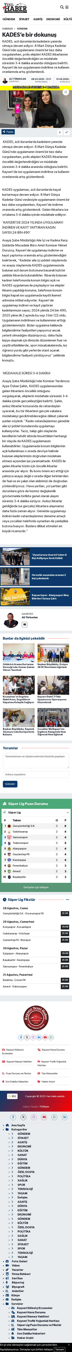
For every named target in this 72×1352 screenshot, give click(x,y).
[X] (27, 1037)
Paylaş (10, 132)
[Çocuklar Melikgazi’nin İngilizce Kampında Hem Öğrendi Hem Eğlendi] (53, 717)
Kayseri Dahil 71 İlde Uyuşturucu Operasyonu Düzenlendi (52, 700)
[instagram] (34, 1117)
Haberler (7, 29)
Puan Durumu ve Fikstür (18, 1073)
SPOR (21, 1184)
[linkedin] (64, 1117)
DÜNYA (22, 1159)
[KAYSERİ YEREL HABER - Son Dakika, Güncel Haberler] (14, 7)
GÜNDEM (9, 19)
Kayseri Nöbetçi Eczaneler (13, 1052)
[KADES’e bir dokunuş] (36, 107)
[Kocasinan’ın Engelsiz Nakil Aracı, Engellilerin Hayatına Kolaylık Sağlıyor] (19, 685)
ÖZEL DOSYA (26, 1172)
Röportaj (17, 1282)
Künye (15, 1295)
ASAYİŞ (37, 19)
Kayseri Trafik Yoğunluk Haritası (52, 1063)
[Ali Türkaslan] (11, 619)
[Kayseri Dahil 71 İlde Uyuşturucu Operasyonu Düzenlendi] (53, 685)
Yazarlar (17, 1269)
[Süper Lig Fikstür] (67, 899)
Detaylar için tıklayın (36, 887)
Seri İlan (17, 1278)
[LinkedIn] (39, 1037)
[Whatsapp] (51, 1037)
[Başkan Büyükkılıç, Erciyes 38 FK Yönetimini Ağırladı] (53, 652)
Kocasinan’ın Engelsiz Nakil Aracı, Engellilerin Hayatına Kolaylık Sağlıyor (18, 700)
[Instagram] (33, 1037)
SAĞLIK (22, 1180)
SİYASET (24, 19)
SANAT (22, 1155)
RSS (13, 1096)
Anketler (17, 1291)
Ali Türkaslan (30, 617)
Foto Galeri (19, 1261)
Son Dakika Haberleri (17, 1081)
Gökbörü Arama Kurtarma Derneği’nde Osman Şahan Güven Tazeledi (18, 667)
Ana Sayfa (18, 1125)
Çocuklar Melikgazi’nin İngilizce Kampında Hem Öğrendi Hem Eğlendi (52, 732)
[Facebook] (21, 1037)
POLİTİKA (23, 1176)
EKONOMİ (53, 19)
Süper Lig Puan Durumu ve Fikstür (39, 1325)
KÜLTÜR (22, 1150)
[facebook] (13, 1117)
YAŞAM (22, 1193)
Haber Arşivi (48, 1081)
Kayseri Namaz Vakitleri (19, 1061)
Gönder (10, 784)
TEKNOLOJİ (25, 1189)
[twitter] (23, 1117)
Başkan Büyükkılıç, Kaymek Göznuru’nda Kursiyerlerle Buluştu (18, 732)
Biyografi (17, 1286)
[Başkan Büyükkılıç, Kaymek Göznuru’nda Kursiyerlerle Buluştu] (19, 717)
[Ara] (62, 7)
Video (15, 1265)
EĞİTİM (22, 1163)
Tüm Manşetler (49, 1073)
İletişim (22, 1197)
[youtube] (44, 1117)
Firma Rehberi (20, 1274)
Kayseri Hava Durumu (53, 1050)
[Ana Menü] (66, 7)
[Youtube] (45, 1037)
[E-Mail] (24, 624)
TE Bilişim (44, 1106)
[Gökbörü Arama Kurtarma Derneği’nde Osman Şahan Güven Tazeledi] (19, 652)
